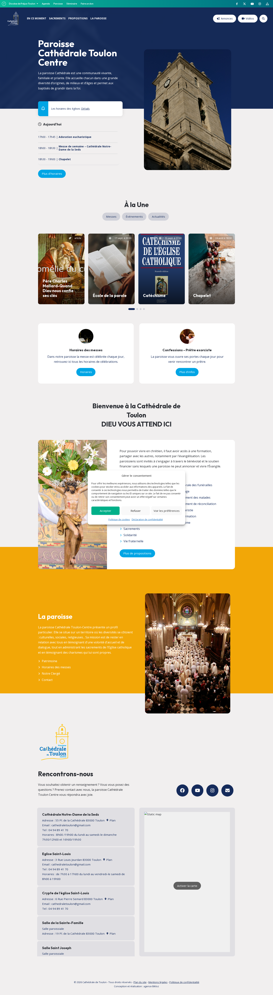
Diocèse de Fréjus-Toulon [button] (22, 3)
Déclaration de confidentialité (147, 519)
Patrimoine (49, 661)
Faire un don (87, 3)
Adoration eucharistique (75, 137)
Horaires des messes (56, 667)
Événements (134, 216)
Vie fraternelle (133, 541)
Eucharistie (185, 510)
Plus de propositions (137, 553)
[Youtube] (197, 790)
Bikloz (155, 986)
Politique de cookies (119, 519)
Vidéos (250, 18)
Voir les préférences (167, 511)
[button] (117, 105)
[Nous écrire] (227, 790)
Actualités (158, 216)
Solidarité (130, 535)
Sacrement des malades (194, 497)
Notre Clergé (51, 673)
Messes (111, 216)
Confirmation (187, 516)
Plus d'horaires (52, 173)
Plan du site (140, 982)
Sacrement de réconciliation (197, 504)
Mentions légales (158, 982)
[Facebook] (182, 790)
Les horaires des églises (70, 108)
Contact (47, 680)
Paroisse (58, 3)
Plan (112, 820)
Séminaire (71, 3)
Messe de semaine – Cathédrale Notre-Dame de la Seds (85, 148)
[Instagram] (212, 790)
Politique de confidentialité (184, 982)
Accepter (105, 511)
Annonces (227, 18)
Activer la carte (187, 886)
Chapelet (65, 159)
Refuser (136, 511)
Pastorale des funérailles (195, 485)
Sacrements (132, 529)
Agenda (46, 3)
